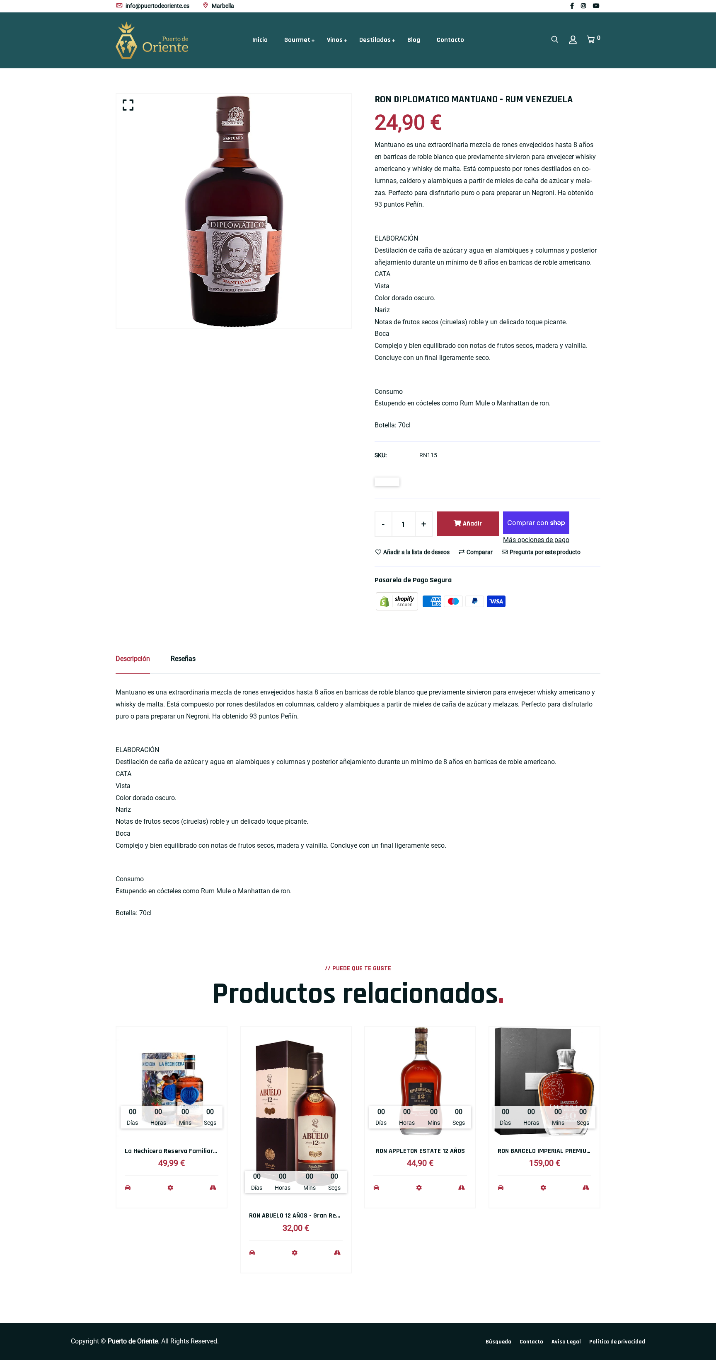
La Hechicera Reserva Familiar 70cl (175, 1151)
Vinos (335, 40)
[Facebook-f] (572, 5)
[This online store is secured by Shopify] (398, 601)
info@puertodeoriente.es (156, 5)
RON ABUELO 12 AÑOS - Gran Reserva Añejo (309, 1215)
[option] (233, 211)
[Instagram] (583, 5)
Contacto (450, 40)
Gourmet (297, 40)
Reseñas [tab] (183, 659)
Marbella (222, 5)
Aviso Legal (566, 1342)
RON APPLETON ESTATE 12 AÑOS (420, 1151)
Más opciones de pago (536, 540)
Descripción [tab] (133, 659)
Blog (413, 40)
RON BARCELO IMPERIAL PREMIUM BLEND (554, 1151)
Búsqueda (498, 1342)
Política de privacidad (617, 1342)
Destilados (375, 40)
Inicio (260, 40)
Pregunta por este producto (544, 552)
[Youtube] (596, 5)
